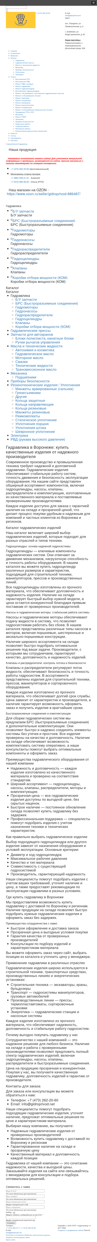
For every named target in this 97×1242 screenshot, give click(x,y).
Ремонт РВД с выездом (24, 84)
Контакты (14, 140)
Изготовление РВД (22, 81)
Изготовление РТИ (22, 79)
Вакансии (14, 55)
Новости (14, 133)
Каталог (14, 58)
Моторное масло (29, 357)
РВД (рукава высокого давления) (38, 439)
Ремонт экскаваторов (23, 107)
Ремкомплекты (27, 415)
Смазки (21, 361)
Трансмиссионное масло (36, 369)
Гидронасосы (26, 310)
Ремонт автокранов (22, 102)
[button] (93, 2)
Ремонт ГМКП (20, 117)
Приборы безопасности (24, 70)
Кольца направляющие (34, 404)
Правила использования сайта (18, 1237)
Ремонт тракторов (22, 98)
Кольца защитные (30, 400)
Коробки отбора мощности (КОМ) (42, 326)
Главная (14, 51)
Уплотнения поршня (32, 423)
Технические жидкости (34, 365)
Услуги (13, 77)
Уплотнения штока (30, 427)
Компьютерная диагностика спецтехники (31, 131)
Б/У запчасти (26, 299)
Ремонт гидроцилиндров (24, 88)
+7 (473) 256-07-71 (13, 1228)
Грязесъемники (28, 392)
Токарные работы (22, 126)
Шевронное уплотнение (35, 431)
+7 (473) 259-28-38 (28, 1228)
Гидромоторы (26, 307)
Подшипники (25, 377)
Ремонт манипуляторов (24, 105)
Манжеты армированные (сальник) (44, 388)
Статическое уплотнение (36, 419)
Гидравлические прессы (24, 62)
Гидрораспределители (34, 314)
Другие (21, 396)
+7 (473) (42, 13)
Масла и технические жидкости (27, 65)
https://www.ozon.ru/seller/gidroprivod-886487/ (44, 193)
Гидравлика (19, 60)
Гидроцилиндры (28, 318)
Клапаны (22, 322)
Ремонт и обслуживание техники (28, 95)
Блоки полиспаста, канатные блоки (44, 338)
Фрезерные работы (22, 128)
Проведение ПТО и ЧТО (24, 112)
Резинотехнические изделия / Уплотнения (45, 384)
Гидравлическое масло (34, 353)
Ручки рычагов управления (37, 342)
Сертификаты (16, 138)
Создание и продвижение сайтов (70, 1230)
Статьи (13, 135)
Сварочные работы (22, 124)
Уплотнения (20, 72)
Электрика (19, 74)
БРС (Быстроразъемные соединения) (46, 303)
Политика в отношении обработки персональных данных (28, 1235)
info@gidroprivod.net (73, 15)
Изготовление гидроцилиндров (27, 91)
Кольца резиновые (30, 408)
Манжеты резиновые (32, 411)
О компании (15, 53)
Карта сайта (10, 1239)
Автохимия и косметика (34, 349)
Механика (19, 67)
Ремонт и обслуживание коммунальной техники (33, 110)
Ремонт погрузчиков (23, 100)
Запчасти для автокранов (32, 334)
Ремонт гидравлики (22, 86)
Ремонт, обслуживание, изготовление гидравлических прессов (39, 93)
